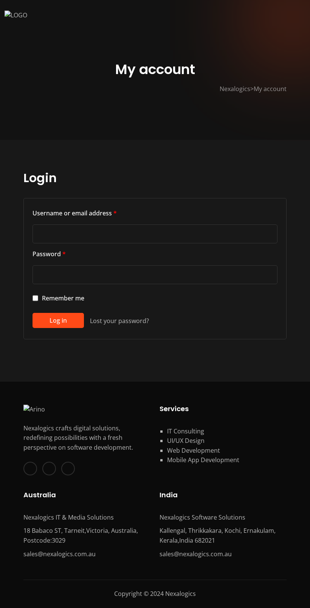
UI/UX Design (186, 440)
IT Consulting (185, 431)
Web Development (193, 450)
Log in (58, 320)
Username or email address (75, 213)
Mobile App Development (203, 460)
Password (49, 254)
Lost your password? (119, 321)
